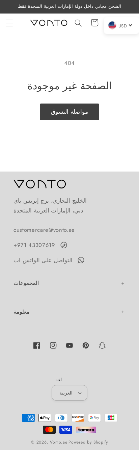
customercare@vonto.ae (44, 230)
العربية (66, 392)
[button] (9, 23)
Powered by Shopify (88, 442)
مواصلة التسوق (69, 112)
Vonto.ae (58, 442)
